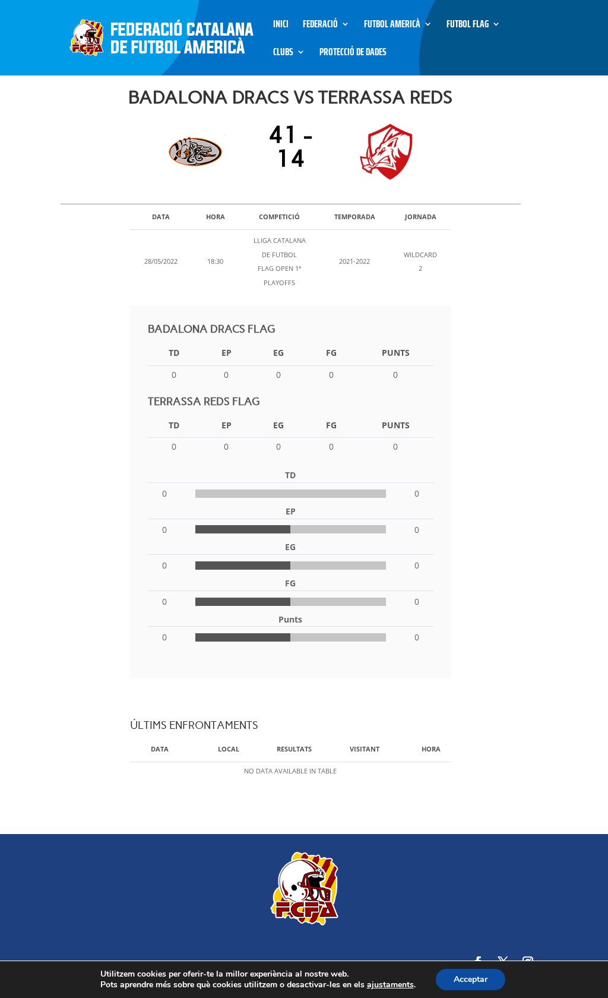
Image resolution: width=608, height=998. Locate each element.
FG (331, 352)
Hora (431, 748)
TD (174, 352)
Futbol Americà (392, 26)
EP (226, 352)
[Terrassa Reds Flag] (382, 152)
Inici (281, 26)
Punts (396, 352)
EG (278, 352)
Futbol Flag (467, 26)
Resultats (294, 748)
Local (228, 748)
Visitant (364, 748)
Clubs (283, 54)
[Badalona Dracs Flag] (198, 152)
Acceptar (470, 979)
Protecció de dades (353, 54)
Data (160, 748)
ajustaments (390, 985)
